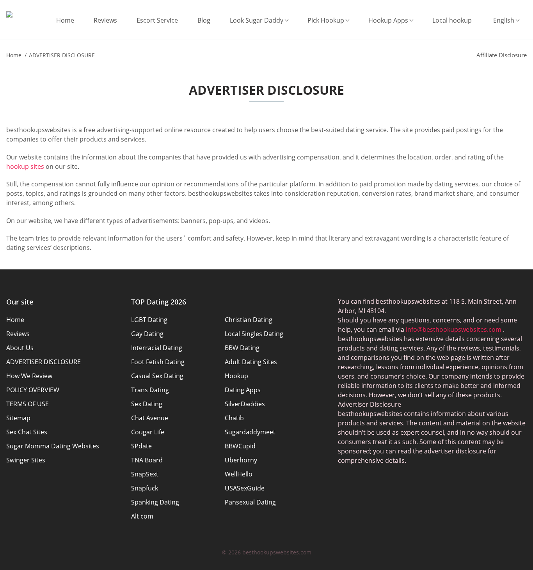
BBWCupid (240, 446)
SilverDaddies (245, 404)
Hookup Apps (388, 20)
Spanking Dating (155, 502)
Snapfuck (144, 488)
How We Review (29, 376)
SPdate (141, 446)
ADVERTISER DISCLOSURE (43, 362)
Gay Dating (147, 333)
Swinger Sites (25, 460)
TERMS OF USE (27, 404)
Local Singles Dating (254, 333)
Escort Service (157, 20)
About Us (20, 347)
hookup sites (25, 166)
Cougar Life (147, 432)
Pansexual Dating (250, 502)
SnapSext (144, 474)
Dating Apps (243, 390)
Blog (203, 20)
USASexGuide (245, 488)
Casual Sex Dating (157, 376)
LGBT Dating (149, 319)
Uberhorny (241, 460)
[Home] (9, 14)
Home (65, 20)
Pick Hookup (325, 20)
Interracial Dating (156, 347)
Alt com (142, 516)
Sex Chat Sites (26, 432)
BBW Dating (242, 347)
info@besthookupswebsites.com (453, 329)
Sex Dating (146, 404)
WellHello (238, 474)
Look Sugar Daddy (256, 20)
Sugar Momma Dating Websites (52, 446)
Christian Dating (248, 319)
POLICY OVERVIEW (32, 390)
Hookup (236, 376)
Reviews (105, 20)
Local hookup (452, 20)
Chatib (234, 418)
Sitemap (18, 418)
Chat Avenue (149, 418)
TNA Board (147, 460)
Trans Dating (150, 390)
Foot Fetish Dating (158, 362)
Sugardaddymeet (250, 432)
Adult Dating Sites (251, 362)
